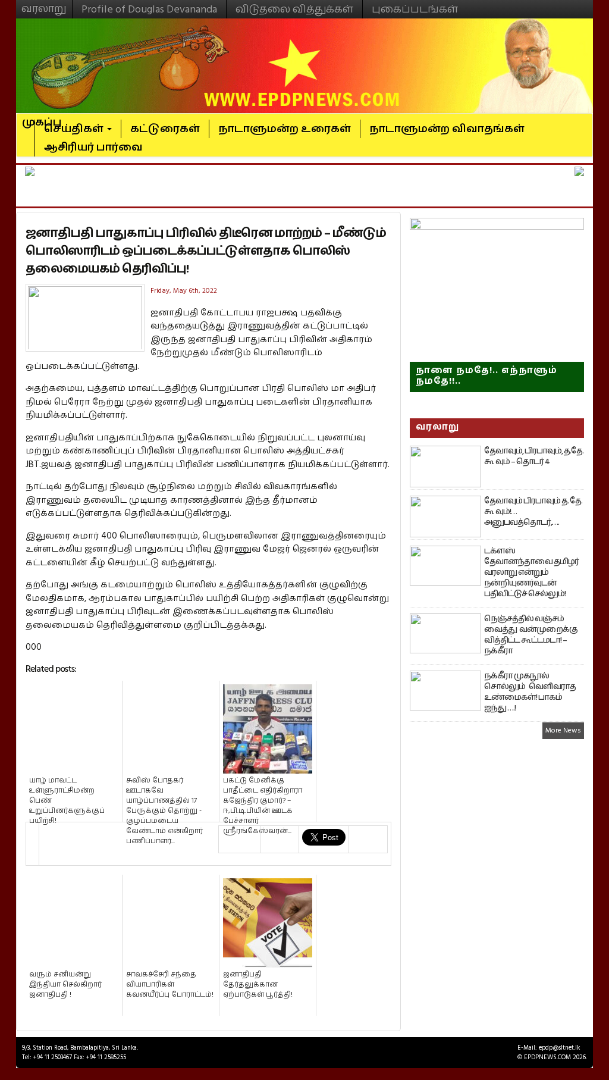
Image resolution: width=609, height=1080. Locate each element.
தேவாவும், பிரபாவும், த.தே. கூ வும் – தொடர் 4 (533, 456)
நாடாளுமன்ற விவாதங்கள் (447, 128)
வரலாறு (44, 3)
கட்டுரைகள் (165, 128)
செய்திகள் (75, 128)
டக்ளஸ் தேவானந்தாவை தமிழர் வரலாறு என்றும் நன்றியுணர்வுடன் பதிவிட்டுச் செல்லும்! (531, 572)
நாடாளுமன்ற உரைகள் (284, 128)
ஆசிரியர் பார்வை (93, 147)
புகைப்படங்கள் (415, 9)
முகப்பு (42, 117)
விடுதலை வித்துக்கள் (294, 9)
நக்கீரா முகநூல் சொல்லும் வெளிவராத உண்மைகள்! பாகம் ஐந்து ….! (530, 692)
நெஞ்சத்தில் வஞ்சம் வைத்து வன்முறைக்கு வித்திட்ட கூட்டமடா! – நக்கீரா (530, 635)
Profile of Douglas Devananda (149, 9)
